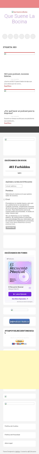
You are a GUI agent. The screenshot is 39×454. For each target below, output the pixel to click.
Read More (7, 86)
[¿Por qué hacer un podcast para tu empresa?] (19, 99)
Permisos (9, 190)
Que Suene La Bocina (19, 19)
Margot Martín (15, 79)
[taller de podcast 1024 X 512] (19, 145)
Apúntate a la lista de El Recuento (19, 182)
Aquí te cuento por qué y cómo (19, 337)
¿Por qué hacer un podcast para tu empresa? (19, 112)
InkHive (17, 451)
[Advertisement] (19, 370)
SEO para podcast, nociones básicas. (16, 75)
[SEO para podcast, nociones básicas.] (19, 62)
